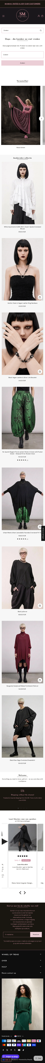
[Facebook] (3, 1050)
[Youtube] (19, 1050)
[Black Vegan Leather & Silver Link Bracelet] (22, 343)
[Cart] (42, 16)
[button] (20, 892)
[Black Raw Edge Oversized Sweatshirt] (22, 726)
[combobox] (22, 30)
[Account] (39, 16)
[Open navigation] (8, 15)
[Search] (40, 30)
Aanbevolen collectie (22, 158)
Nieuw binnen (20, 147)
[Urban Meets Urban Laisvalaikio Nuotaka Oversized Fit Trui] (22, 499)
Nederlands (5, 1036)
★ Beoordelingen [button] (43, 533)
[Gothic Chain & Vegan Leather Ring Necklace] (22, 269)
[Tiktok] (23, 1050)
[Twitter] (7, 1050)
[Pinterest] (11, 1050)
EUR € (19, 1036)
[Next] (41, 118)
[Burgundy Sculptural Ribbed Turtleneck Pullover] (22, 652)
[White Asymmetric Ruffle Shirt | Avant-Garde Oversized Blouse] (22, 193)
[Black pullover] (22, 577)
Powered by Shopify (25, 1059)
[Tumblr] (15, 1050)
